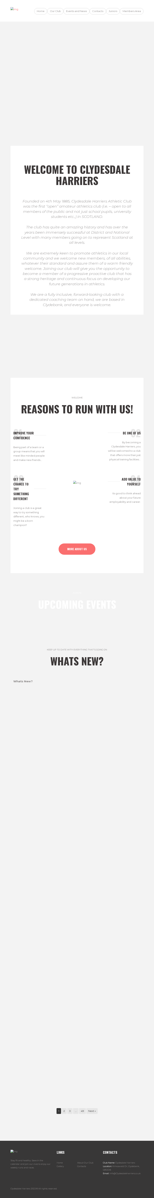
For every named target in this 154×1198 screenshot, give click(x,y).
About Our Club (85, 1162)
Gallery (60, 1166)
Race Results (60, 342)
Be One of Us (132, 432)
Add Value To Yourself (131, 481)
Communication (77, 1099)
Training (93, 342)
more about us (77, 549)
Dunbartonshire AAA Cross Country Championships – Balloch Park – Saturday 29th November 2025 (77, 821)
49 (82, 1110)
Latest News (27, 342)
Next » (92, 1110)
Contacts (81, 1166)
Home (60, 1162)
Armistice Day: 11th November (77, 961)
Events (127, 342)
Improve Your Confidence (23, 435)
